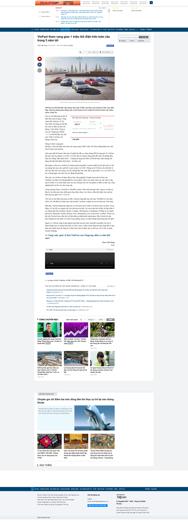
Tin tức (132, 41)
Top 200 (154, 489)
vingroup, (62, 280)
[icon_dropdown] (151, 2)
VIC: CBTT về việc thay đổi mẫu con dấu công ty (67, 310)
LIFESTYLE (132, 29)
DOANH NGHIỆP (65, 29)
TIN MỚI (75, 139)
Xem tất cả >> (111, 286)
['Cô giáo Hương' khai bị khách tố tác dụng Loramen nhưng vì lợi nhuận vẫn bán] (102, 358)
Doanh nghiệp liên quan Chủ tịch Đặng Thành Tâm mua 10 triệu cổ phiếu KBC (49, 341)
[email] (39, 70)
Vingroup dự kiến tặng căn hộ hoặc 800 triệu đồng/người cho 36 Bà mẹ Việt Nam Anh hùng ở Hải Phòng (76, 291)
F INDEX (149, 30)
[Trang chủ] (32, 29)
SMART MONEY (84, 29)
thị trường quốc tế (77, 280)
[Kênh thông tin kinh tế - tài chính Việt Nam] (57, 3)
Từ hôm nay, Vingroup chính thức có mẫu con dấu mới (69, 307)
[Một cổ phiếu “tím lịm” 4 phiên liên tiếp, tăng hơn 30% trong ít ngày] (76, 329)
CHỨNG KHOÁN (44, 29)
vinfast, (56, 280)
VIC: (86, 118)
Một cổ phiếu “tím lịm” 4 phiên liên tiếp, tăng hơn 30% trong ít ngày (75, 341)
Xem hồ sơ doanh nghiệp (79, 132)
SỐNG (126, 29)
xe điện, (68, 280)
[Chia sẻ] (39, 64)
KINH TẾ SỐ (111, 29)
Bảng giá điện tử (45, 12)
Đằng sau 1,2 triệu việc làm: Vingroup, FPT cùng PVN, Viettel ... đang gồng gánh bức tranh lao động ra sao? (80, 302)
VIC (46, 134)
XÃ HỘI (36, 29)
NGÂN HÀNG (75, 29)
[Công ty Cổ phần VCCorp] (133, 496)
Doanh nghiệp (68, 45)
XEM (110, 319)
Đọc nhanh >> (103, 8)
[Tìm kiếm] (144, 37)
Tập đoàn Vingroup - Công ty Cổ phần (79, 286)
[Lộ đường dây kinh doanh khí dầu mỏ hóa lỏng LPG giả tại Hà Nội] (76, 358)
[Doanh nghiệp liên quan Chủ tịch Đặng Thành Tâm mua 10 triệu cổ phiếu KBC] (49, 329)
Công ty (123, 41)
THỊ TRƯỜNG (119, 29)
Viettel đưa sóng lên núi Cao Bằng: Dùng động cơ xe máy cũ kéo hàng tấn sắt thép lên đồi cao (101, 342)
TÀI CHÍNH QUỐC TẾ (96, 29)
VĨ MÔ (105, 29)
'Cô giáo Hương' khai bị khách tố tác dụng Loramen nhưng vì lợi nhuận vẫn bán (102, 370)
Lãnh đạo (141, 41)
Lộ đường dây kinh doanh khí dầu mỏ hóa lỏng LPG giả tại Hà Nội (75, 370)
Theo (79, 249)
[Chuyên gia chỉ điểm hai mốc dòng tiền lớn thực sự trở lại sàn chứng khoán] (94, 417)
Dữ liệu (142, 30)
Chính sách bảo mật (43, 517)
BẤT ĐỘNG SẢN (54, 29)
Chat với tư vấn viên (98, 505)
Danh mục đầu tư (45, 16)
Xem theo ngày (72, 320)
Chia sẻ (111, 45)
